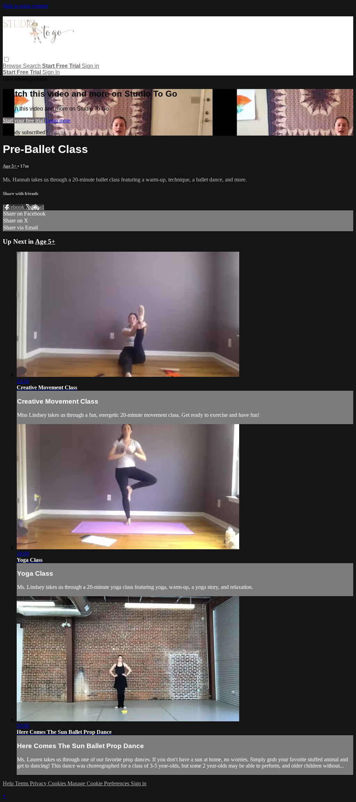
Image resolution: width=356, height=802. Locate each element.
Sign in (90, 66)
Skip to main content (25, 6)
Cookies (57, 783)
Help (9, 783)
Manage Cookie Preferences (99, 783)
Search (32, 66)
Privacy (39, 783)
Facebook (14, 207)
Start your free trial (24, 120)
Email (37, 207)
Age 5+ (10, 166)
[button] (6, 59)
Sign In (51, 72)
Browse (13, 66)
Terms (22, 783)
